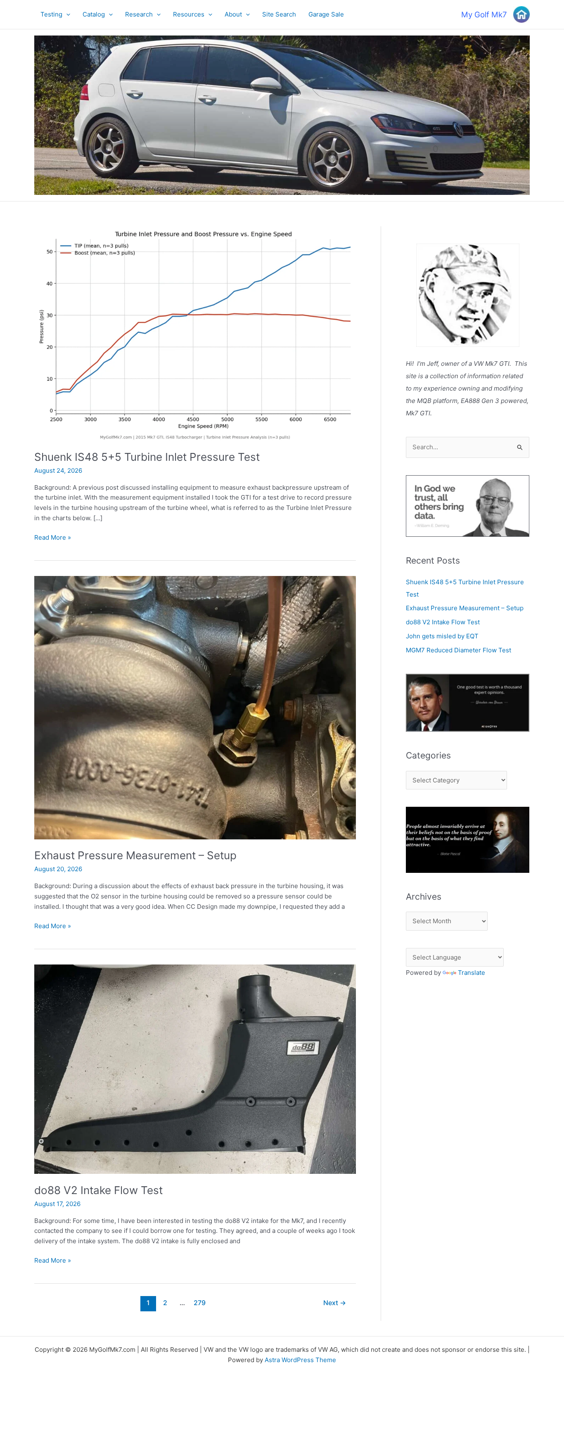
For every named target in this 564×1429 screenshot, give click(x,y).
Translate (471, 972)
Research (139, 14)
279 (200, 1303)
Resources (188, 14)
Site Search (279, 14)
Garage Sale (326, 14)
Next (334, 1303)
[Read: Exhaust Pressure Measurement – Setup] (195, 707)
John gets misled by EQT (442, 636)
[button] (66, 14)
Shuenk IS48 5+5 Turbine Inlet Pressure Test (147, 456)
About (233, 14)
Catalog (94, 14)
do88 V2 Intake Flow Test (98, 1190)
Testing (51, 14)
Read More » (52, 538)
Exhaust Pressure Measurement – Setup (135, 855)
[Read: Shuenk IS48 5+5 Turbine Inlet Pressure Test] (195, 333)
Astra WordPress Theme (300, 1360)
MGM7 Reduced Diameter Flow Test (458, 650)
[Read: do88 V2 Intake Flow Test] (195, 1069)
